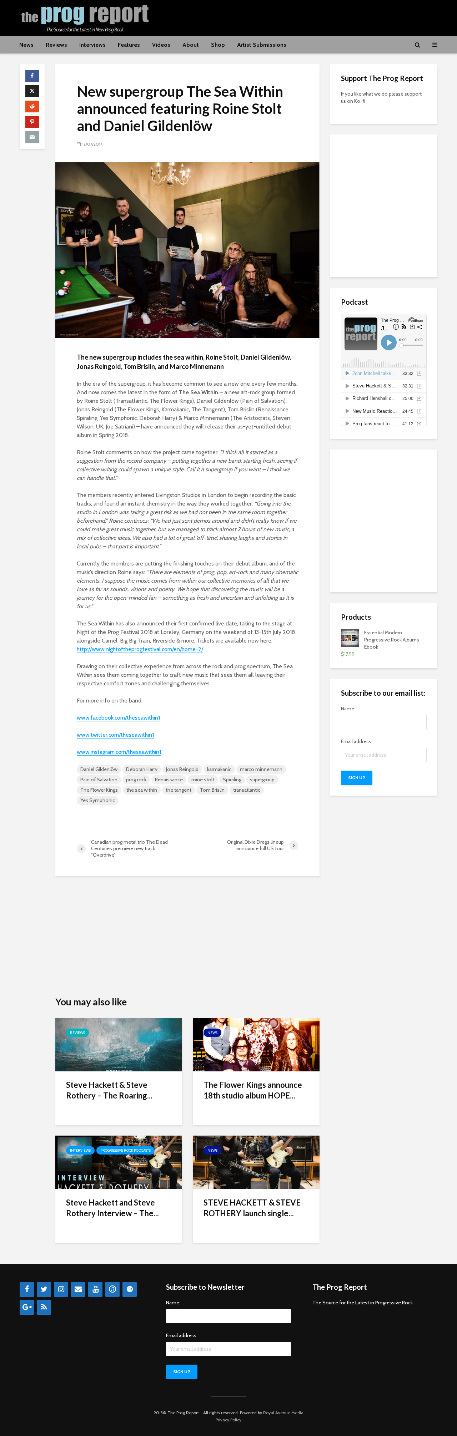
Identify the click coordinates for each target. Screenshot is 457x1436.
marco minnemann (261, 769)
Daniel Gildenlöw (98, 769)
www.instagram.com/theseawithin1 (119, 752)
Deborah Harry (141, 769)
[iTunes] (112, 1289)
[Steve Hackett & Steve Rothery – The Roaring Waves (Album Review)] (118, 1044)
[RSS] (44, 1307)
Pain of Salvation (98, 779)
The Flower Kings (99, 790)
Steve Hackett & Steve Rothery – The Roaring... (109, 1090)
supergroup (262, 779)
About (190, 44)
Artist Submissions (261, 44)
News (26, 44)
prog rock (136, 779)
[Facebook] (27, 1289)
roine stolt (202, 779)
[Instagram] (61, 1289)
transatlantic (246, 790)
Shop (218, 44)
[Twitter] (44, 1289)
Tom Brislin (212, 790)
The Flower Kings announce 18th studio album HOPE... (253, 1090)
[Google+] (27, 1307)
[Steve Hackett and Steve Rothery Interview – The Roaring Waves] (118, 1161)
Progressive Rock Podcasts (125, 1150)
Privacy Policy (228, 1419)
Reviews (56, 44)
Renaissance (169, 779)
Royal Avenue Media (283, 1412)
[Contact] (78, 1289)
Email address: (356, 741)
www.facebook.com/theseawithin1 (118, 717)
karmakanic (219, 769)
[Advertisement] (307, 17)
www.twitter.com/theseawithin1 (115, 734)
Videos (161, 44)
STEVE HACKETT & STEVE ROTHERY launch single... (252, 1208)
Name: (348, 708)
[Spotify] (129, 1289)
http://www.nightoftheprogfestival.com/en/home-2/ (140, 649)
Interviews (92, 44)
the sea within (141, 790)
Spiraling (232, 779)
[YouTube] (95, 1289)
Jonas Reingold (182, 769)
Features (129, 44)
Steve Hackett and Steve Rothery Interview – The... (112, 1208)
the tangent (178, 790)
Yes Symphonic (97, 800)
